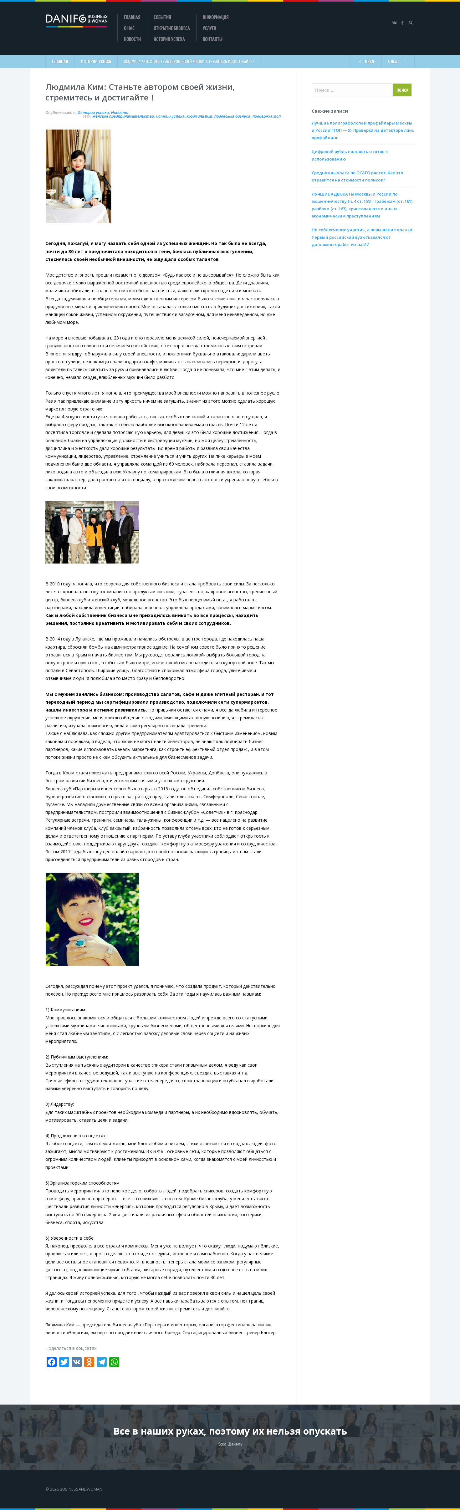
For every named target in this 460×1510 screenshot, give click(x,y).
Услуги (209, 28)
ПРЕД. (370, 61)
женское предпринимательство (123, 116)
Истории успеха (169, 39)
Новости (132, 39)
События (162, 17)
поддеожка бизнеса (232, 116)
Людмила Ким (199, 116)
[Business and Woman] (76, 21)
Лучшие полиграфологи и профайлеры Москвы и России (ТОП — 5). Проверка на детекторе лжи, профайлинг (363, 130)
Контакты (212, 39)
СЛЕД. (393, 61)
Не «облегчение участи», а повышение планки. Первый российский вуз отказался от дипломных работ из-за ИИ (362, 237)
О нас (129, 28)
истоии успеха (170, 116)
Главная (132, 17)
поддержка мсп (267, 116)
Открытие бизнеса (172, 28)
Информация (216, 17)
